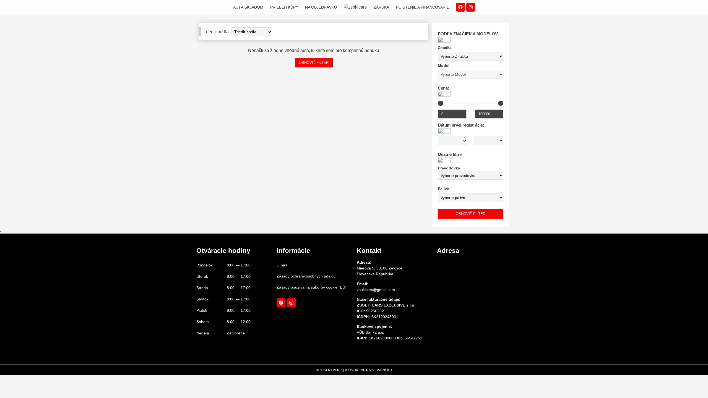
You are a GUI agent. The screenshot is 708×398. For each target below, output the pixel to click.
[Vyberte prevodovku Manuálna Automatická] (470, 175)
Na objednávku (321, 7)
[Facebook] (460, 7)
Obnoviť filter (314, 63)
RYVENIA (335, 370)
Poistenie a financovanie (422, 7)
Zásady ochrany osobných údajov (306, 276)
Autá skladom (248, 7)
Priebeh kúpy (284, 7)
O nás (282, 265)
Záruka (381, 7)
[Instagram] (470, 7)
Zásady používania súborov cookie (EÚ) (312, 287)
